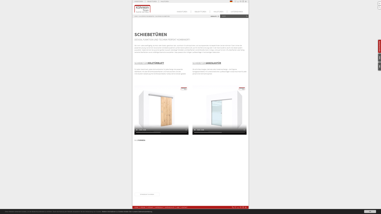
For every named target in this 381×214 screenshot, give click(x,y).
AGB (178, 207)
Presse (142, 207)
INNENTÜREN (138, 1)
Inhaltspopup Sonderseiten (146, 16)
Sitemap (150, 207)
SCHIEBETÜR (149, 62)
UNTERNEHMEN (237, 12)
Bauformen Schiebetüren (163, 16)
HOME (135, 16)
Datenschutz (169, 207)
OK (370, 211)
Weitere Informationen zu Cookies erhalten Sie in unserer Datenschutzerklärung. (127, 212)
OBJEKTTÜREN (152, 1)
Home (136, 207)
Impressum (159, 207)
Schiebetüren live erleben (147, 194)
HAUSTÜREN (165, 1)
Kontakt (184, 207)
